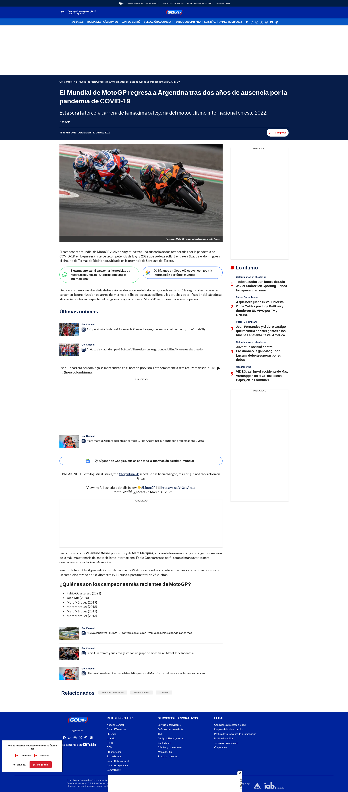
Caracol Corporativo (117, 765)
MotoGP (164, 692)
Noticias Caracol (115, 725)
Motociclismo (141, 692)
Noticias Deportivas (113, 692)
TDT (160, 734)
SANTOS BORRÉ (131, 22)
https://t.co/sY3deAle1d (178, 488)
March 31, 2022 (161, 492)
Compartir (280, 132)
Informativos (223, 3)
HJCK (110, 743)
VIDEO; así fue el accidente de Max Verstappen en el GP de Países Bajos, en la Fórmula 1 (262, 375)
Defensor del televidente (170, 729)
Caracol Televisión (116, 729)
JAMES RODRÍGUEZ (230, 22)
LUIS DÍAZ (210, 22)
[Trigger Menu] (62, 12)
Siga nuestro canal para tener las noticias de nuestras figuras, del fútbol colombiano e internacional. (100, 274)
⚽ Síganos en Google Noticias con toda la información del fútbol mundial (144, 460)
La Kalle (111, 738)
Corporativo (220, 747)
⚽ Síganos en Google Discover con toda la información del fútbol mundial (183, 272)
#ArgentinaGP (129, 474)
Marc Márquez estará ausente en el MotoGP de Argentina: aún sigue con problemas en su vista (145, 440)
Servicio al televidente (169, 725)
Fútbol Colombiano (247, 297)
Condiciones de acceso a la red (230, 725)
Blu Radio (111, 734)
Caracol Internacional (118, 761)
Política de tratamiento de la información (235, 734)
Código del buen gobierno (171, 738)
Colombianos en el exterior (251, 276)
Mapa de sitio (165, 752)
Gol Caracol (152, 3)
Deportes (26, 755)
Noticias (44, 755)
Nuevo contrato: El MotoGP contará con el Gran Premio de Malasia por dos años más (139, 632)
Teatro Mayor (114, 756)
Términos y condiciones (226, 743)
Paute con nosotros (168, 756)
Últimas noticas (135, 3)
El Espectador (114, 752)
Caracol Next (114, 770)
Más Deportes (243, 366)
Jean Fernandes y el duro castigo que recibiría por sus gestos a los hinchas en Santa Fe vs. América (261, 330)
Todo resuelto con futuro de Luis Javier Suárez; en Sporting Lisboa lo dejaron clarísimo (261, 286)
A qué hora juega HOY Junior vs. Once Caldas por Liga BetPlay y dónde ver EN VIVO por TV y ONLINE (260, 308)
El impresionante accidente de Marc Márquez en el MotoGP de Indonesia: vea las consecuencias (145, 673)
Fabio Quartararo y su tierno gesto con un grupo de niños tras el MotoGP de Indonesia (140, 653)
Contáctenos (164, 743)
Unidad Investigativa (173, 3)
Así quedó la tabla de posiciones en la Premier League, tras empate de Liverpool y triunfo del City (146, 329)
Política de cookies (223, 738)
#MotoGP (148, 488)
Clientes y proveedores (170, 747)
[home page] (121, 3)
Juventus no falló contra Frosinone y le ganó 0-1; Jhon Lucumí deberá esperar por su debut (258, 353)
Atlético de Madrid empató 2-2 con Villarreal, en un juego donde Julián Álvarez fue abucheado (144, 349)
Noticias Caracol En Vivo (199, 3)
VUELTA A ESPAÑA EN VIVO (102, 22)
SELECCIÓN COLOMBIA (157, 22)
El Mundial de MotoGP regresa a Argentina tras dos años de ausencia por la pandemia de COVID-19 (128, 82)
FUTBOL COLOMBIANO (188, 22)
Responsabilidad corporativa (228, 729)
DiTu (109, 747)
